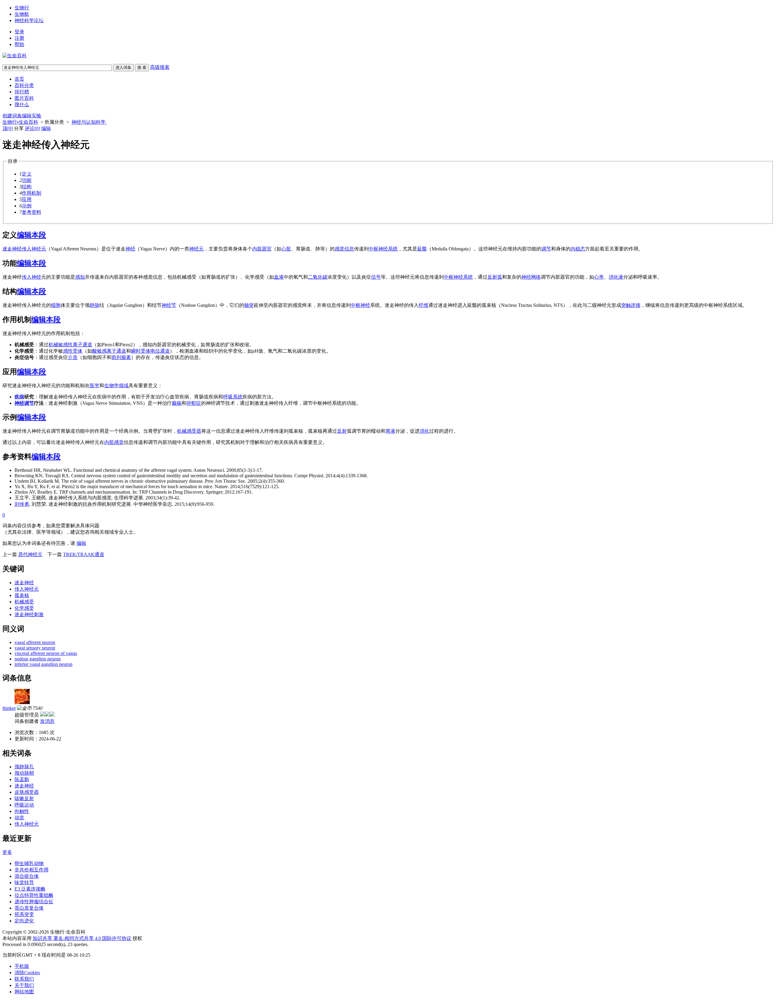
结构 (27, 186)
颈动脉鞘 (24, 773)
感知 (80, 277)
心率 (599, 277)
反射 (342, 431)
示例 (27, 205)
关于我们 (24, 985)
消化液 (616, 277)
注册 (19, 38)
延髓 (422, 248)
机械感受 (24, 601)
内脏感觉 (114, 442)
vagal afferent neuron (35, 642)
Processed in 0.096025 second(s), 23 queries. (45, 944)
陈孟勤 (22, 779)
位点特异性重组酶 (34, 895)
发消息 (47, 721)
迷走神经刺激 (29, 614)
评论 (32, 128)
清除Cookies (27, 972)
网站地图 (24, 991)
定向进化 (24, 920)
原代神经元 (30, 554)
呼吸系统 (232, 396)
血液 (279, 277)
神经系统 (463, 277)
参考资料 (31, 212)
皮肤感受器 (27, 792)
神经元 (196, 248)
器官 (267, 248)
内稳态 (577, 248)
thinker (9, 708)
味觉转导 (24, 882)
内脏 (257, 248)
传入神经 (31, 277)
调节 (546, 248)
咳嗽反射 (24, 798)
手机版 (22, 966)
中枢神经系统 (383, 248)
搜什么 (22, 104)
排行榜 (22, 91)
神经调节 (24, 403)
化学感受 (24, 608)
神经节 (169, 305)
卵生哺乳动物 (29, 863)
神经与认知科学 (89, 122)
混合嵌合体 (27, 876)
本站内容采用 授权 (72, 938)
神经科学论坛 (29, 20)
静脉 (94, 305)
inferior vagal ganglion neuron (43, 664)
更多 (7, 852)
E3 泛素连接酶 (30, 888)
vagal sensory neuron (35, 647)
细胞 (56, 305)
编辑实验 (31, 115)
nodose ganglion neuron (38, 658)
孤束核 (22, 595)
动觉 (19, 817)
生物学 (111, 385)
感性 (68, 351)
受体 (77, 351)
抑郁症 (193, 403)
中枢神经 (360, 305)
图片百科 (24, 98)
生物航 (22, 14)
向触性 (22, 811)
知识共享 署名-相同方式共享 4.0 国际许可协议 (82, 938)
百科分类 (24, 85)
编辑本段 (31, 235)
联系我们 (24, 979)
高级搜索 (159, 67)
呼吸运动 (24, 804)
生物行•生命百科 (20, 122)
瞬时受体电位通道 (150, 351)
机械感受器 (189, 431)
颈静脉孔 (24, 766)
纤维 (423, 305)
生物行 (22, 7)
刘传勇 (22, 504)
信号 (376, 277)
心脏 (286, 248)
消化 (424, 431)
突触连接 (631, 305)
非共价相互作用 (31, 869)
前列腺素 (121, 357)
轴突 (249, 305)
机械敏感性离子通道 (70, 344)
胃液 (390, 431)
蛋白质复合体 (29, 908)
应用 (27, 199)
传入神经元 (34, 248)
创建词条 (12, 115)
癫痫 (177, 403)
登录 (19, 31)
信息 (349, 248)
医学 (94, 385)
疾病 (19, 396)
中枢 (448, 277)
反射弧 (494, 277)
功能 (27, 180)
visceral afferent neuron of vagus (46, 653)
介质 (73, 357)
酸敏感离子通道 (109, 351)
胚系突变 (24, 914)
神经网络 (531, 277)
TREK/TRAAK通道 (83, 554)
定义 (27, 173)
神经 (130, 248)
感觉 (339, 248)
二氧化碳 (317, 277)
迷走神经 (12, 248)
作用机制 (31, 193)
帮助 (19, 44)
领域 (124, 385)
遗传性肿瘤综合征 (34, 901)
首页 (19, 79)
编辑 (46, 128)
